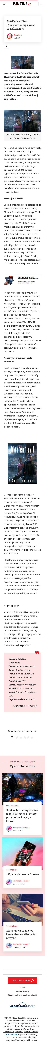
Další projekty (22, 991)
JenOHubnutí (30, 1040)
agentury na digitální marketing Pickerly (21, 1026)
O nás (22, 987)
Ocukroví (19, 1040)
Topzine (21, 1034)
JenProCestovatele (14, 1037)
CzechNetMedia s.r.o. (27, 1018)
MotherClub (8, 1031)
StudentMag (31, 1034)
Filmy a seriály (12, 805)
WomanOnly (28, 1029)
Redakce (18, 35)
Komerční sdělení (21, 827)
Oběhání (19, 1031)
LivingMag (10, 1040)
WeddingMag (30, 1037)
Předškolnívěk (10, 1034)
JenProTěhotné (31, 1031)
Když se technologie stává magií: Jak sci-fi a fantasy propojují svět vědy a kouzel (22, 816)
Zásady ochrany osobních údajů (22, 995)
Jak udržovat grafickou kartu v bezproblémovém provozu (21, 934)
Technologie (11, 870)
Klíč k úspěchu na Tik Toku (22, 874)
